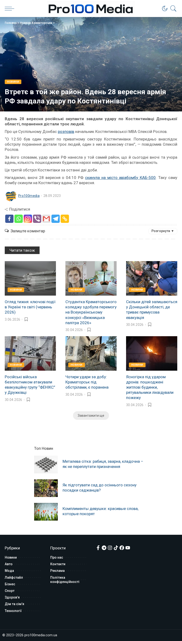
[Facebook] (9, 219)
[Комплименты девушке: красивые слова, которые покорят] (46, 512)
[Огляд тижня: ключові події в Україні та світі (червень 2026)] (30, 278)
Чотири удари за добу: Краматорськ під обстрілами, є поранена (87, 382)
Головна (11, 23)
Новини (13, 81)
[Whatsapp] (18, 219)
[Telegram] (55, 219)
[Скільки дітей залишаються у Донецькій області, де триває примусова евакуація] (151, 278)
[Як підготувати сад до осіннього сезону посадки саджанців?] (46, 488)
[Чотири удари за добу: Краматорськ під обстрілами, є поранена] (91, 353)
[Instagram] (28, 219)
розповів (66, 131)
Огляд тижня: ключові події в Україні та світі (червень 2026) (30, 306)
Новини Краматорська (36, 23)
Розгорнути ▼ (162, 231)
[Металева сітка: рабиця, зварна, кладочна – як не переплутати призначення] (46, 464)
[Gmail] (46, 219)
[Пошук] (172, 8)
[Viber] (37, 219)
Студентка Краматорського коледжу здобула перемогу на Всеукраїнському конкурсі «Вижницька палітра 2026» (91, 312)
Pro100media (29, 195)
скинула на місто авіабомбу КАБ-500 (120, 177)
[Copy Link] (65, 219)
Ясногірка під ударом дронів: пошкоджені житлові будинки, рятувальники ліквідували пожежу (149, 387)
